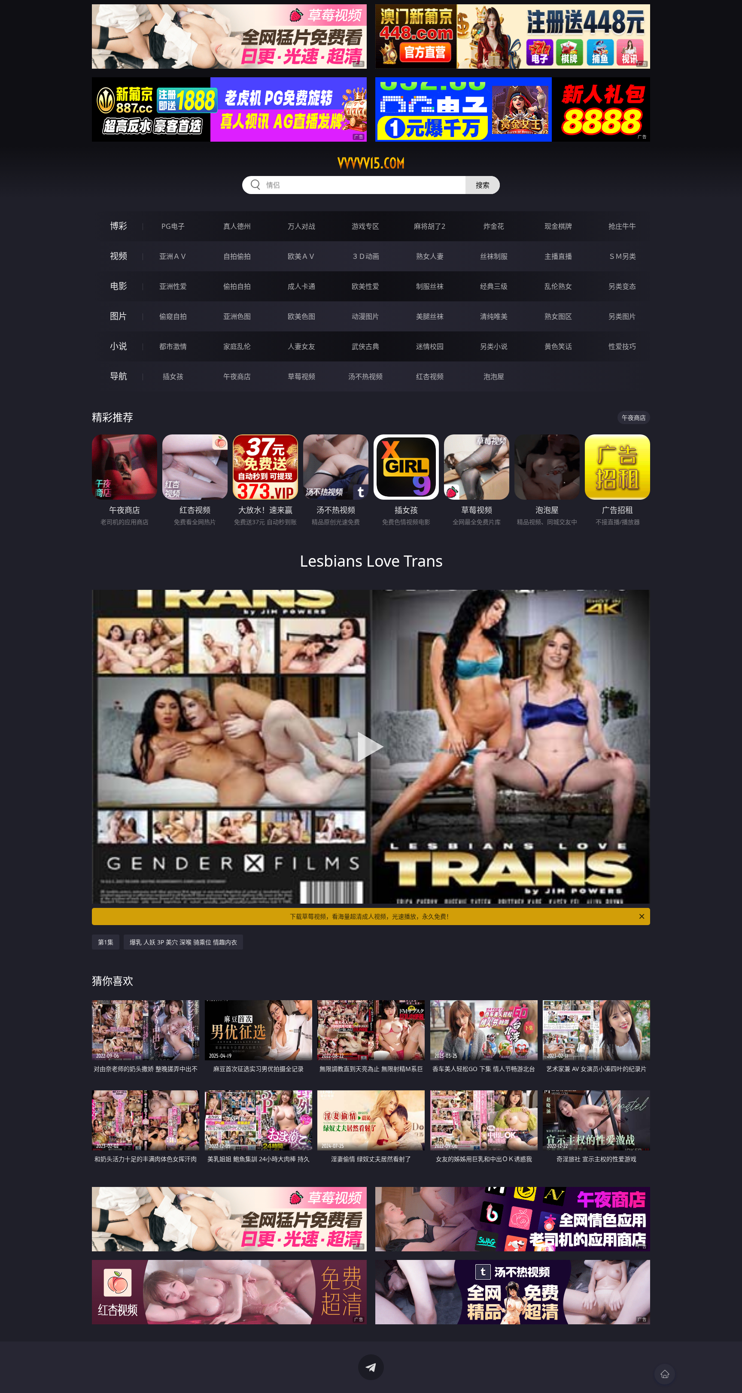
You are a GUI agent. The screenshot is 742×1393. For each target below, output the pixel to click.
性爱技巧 (622, 346)
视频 (118, 256)
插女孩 (173, 376)
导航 (118, 376)
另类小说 (494, 346)
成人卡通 (301, 286)
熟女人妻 (430, 256)
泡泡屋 (494, 376)
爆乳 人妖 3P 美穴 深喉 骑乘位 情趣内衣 (183, 942)
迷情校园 (430, 346)
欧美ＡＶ (301, 256)
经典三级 (494, 286)
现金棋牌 (558, 226)
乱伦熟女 (558, 286)
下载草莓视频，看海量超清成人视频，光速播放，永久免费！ (371, 916)
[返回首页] (664, 1374)
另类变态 (622, 286)
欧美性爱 (365, 286)
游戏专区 (365, 226)
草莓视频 (301, 376)
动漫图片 (365, 316)
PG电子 (173, 226)
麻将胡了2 (429, 226)
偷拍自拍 (237, 286)
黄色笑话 (558, 346)
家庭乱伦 (237, 346)
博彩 (118, 226)
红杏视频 (430, 376)
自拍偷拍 (237, 256)
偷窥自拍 (173, 316)
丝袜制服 (494, 256)
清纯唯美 (494, 316)
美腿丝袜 (430, 316)
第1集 (105, 942)
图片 (118, 316)
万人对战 (301, 226)
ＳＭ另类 (622, 256)
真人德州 (237, 226)
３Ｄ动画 (365, 256)
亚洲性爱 (173, 286)
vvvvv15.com (371, 163)
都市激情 (173, 346)
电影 (118, 286)
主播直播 (558, 256)
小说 (118, 346)
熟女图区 (558, 316)
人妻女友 (301, 346)
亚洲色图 (237, 316)
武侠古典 (365, 346)
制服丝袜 (430, 286)
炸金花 (494, 226)
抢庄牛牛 (622, 226)
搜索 (483, 185)
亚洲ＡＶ (173, 256)
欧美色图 (301, 316)
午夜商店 (237, 376)
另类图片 (622, 316)
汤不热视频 (365, 376)
